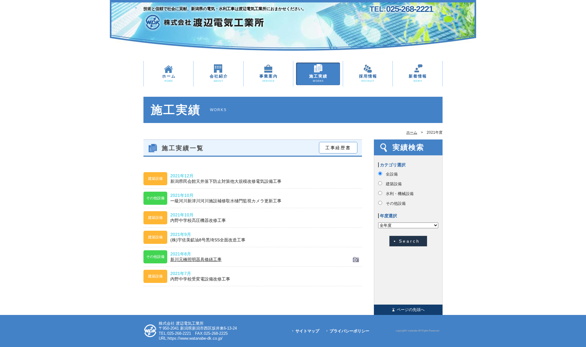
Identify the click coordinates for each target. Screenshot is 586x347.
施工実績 (318, 78)
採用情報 (368, 78)
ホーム (169, 78)
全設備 (392, 174)
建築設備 (394, 184)
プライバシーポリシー (349, 331)
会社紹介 (219, 78)
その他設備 (396, 203)
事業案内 (268, 78)
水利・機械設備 (400, 193)
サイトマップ (307, 331)
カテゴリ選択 (393, 164)
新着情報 (418, 78)
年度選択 (388, 215)
